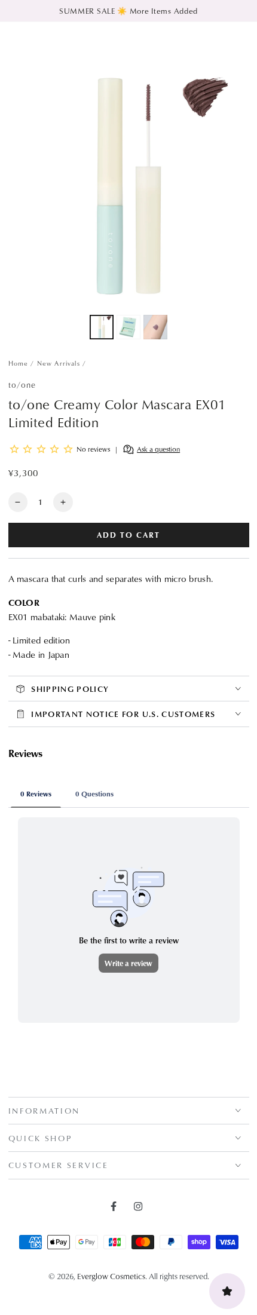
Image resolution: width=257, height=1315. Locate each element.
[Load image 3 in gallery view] (155, 327)
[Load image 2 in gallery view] (128, 327)
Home (18, 362)
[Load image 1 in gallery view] (102, 327)
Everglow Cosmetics (111, 1276)
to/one (22, 384)
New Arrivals (58, 362)
